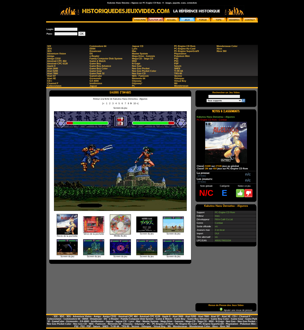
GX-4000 (94, 81)
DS (91, 53)
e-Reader (94, 56)
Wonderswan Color (227, 46)
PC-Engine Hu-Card (184, 48)
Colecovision (54, 86)
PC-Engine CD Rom (184, 46)
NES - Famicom (140, 76)
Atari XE (51, 78)
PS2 (176, 58)
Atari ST (51, 76)
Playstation (180, 53)
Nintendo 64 (138, 78)
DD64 (92, 48)
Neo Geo (136, 66)
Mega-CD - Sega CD (142, 58)
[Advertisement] (182, 32)
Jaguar (93, 86)
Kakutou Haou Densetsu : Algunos (216, 117)
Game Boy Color (99, 68)
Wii (175, 83)
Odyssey (136, 81)
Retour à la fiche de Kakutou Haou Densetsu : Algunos (120, 99)
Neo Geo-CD (139, 73)
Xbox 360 (221, 51)
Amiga (50, 56)
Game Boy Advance (100, 66)
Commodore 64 (98, 46)
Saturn (177, 66)
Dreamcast (95, 51)
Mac (134, 51)
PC (133, 86)
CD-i (49, 81)
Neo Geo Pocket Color (144, 71)
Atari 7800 (52, 73)
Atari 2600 (52, 68)
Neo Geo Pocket (141, 68)
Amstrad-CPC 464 (56, 61)
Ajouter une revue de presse (237, 310)
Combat (219, 223)
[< (103, 103)
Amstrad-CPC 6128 (57, 63)
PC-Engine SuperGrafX (186, 51)
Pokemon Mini (182, 56)
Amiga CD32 (54, 58)
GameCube (96, 76)
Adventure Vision (56, 53)
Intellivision (96, 83)
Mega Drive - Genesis (143, 56)
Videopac (179, 78)
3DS (49, 51)
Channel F (52, 83)
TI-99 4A (178, 71)
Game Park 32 (97, 73)
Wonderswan (181, 86)
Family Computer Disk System (106, 58)
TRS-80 (178, 73)
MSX (134, 61)
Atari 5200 (52, 71)
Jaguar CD (137, 46)
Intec (217, 216)
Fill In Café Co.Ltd (224, 219)
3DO (49, 48)
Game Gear (96, 71)
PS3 (176, 61)
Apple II (51, 66)
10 (134, 103)
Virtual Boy (180, 81)
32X (49, 46)
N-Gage (136, 63)
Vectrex (178, 76)
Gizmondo (95, 78)
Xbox (219, 48)
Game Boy (95, 63)
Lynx (134, 48)
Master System (140, 53)
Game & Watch (98, 61)
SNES (177, 68)
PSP (176, 63)
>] (137, 103)
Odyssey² (137, 83)
